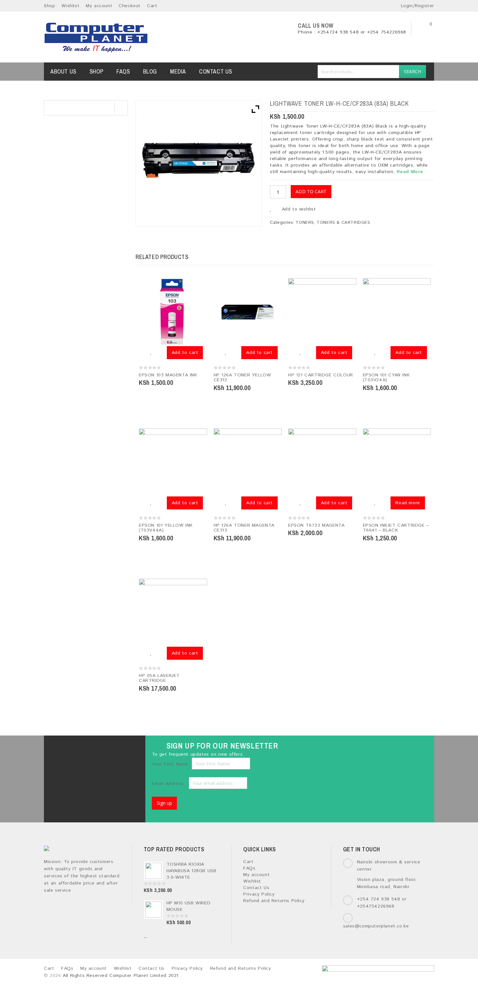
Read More (410, 172)
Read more (407, 503)
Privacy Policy (258, 894)
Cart (152, 6)
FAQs (123, 71)
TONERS (305, 223)
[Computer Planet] (96, 37)
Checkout (129, 6)
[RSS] (117, 749)
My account (99, 6)
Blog (150, 71)
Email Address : (170, 783)
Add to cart (311, 191)
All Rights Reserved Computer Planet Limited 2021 (121, 975)
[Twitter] (82, 749)
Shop (49, 6)
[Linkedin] (100, 749)
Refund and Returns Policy (273, 901)
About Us (63, 71)
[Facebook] (65, 749)
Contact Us (215, 71)
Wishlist (70, 6)
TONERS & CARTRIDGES (343, 223)
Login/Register (416, 6)
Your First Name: (171, 764)
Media (178, 71)
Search (412, 71)
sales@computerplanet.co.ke (376, 926)
